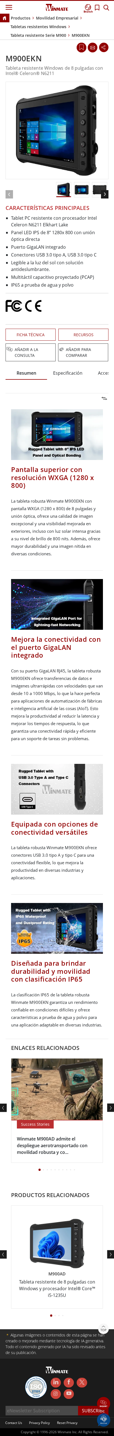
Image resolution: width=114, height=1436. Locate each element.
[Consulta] (92, 47)
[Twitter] (81, 1382)
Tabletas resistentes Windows (38, 26)
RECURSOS (84, 334)
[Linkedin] (55, 1383)
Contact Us (13, 1422)
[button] (103, 1404)
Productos (20, 18)
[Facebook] (68, 1383)
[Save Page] (81, 47)
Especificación (67, 373)
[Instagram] (55, 1394)
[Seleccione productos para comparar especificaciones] (57, 350)
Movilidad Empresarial (57, 18)
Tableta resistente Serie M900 (38, 35)
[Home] (4, 18)
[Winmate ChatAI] (103, 1419)
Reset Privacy (67, 1422)
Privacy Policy (39, 1422)
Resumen (26, 373)
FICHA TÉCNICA (31, 334)
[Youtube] (68, 1394)
